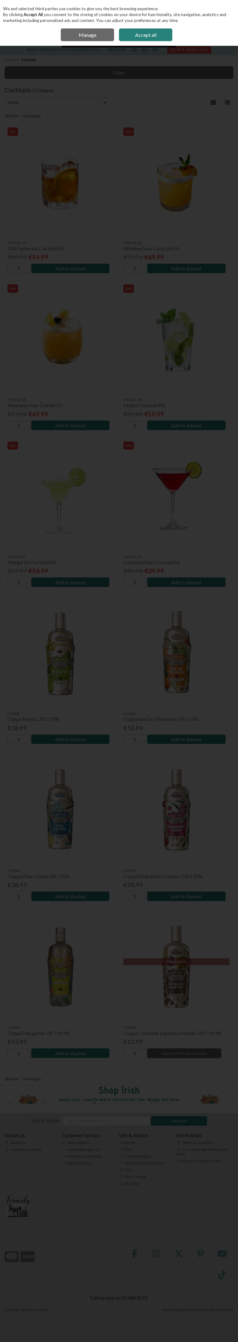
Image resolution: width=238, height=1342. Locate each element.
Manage (87, 35)
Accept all (145, 35)
